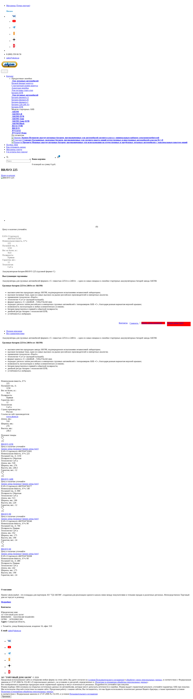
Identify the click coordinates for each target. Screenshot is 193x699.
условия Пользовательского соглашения (106, 680)
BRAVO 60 (6, 549)
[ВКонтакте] (14, 16)
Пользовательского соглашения (83, 694)
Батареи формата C (20, 102)
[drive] (14, 45)
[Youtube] (14, 21)
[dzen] (14, 39)
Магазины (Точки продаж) (18, 5)
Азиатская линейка (20, 88)
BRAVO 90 (6, 514)
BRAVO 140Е (7, 479)
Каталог (10, 76)
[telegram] (14, 27)
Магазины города (14, 149)
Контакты (123, 323)
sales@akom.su (12, 58)
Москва (9, 11)
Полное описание (14, 331)
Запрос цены (151, 323)
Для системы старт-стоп (22, 90)
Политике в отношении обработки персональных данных (121, 682)
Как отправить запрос (16, 147)
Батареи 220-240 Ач (20, 104)
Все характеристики (15, 333)
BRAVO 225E (7, 444)
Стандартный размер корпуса (25, 86)
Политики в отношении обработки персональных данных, (27, 691)
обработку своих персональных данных (144, 680)
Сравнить (134, 323)
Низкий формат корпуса (22, 83)
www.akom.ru (12, 416)
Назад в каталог (8, 175)
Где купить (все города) (16, 152)
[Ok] (14, 33)
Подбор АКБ (12, 145)
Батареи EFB (17, 93)
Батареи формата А (20, 97)
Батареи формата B (20, 100)
